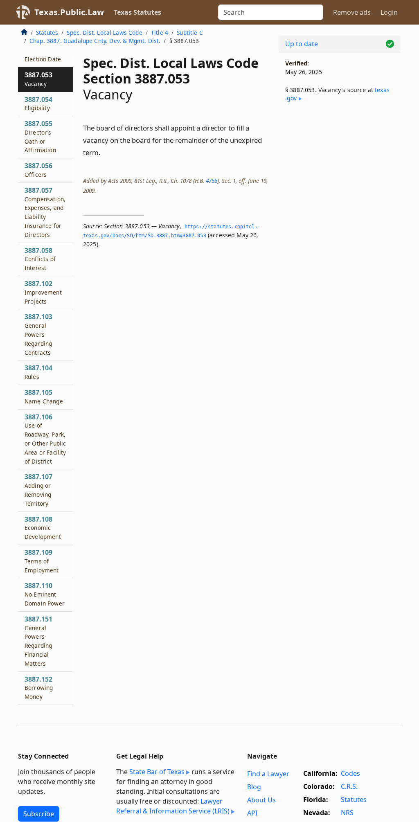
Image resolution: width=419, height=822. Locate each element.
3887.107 (38, 489)
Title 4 (159, 32)
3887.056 (38, 169)
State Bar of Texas (157, 771)
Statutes (47, 32)
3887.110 (45, 594)
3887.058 (40, 259)
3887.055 (40, 136)
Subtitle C (190, 32)
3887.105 (44, 396)
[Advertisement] (339, 172)
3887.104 (38, 372)
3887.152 (39, 688)
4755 (211, 181)
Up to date (301, 43)
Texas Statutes (137, 12)
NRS (347, 812)
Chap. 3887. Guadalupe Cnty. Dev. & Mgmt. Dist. (94, 41)
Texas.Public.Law (69, 12)
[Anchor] (105, 152)
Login (389, 12)
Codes (350, 773)
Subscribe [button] (38, 813)
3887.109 (42, 561)
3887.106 (45, 438)
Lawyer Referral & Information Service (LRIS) (173, 806)
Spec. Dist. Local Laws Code (104, 32)
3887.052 (43, 54)
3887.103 (38, 334)
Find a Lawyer (268, 773)
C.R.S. (349, 786)
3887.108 (43, 528)
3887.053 (38, 79)
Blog (254, 786)
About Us (261, 799)
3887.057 (45, 212)
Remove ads (352, 12)
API (252, 812)
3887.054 (38, 103)
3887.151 (38, 641)
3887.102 (43, 292)
